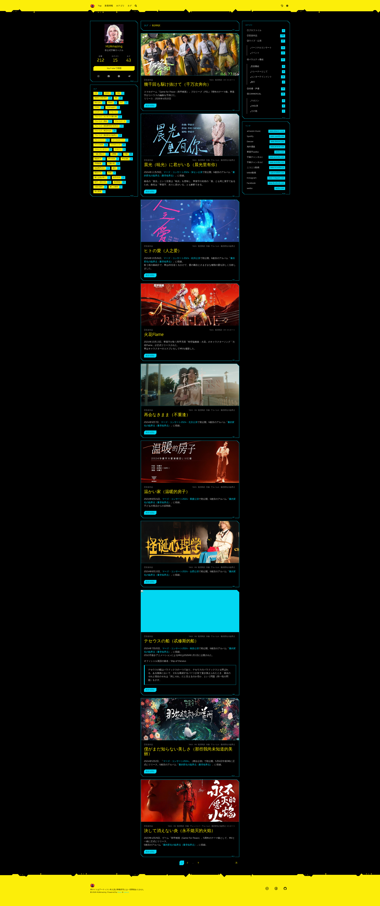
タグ (130, 6)
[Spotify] (119, 76)
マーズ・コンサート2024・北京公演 (179, 422)
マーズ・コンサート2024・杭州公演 (182, 258)
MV (195, 410)
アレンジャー (195, 826)
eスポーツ (231, 80)
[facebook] (109, 76)
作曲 (208, 160)
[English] (287, 6)
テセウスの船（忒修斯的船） (171, 641)
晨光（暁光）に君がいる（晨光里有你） (181, 165)
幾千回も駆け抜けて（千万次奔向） (177, 84)
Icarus (126, 892)
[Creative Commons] (267, 888)
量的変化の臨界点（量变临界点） (195, 765)
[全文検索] (136, 6)
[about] (282, 6)
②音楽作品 (148, 80)
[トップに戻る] (247, 900)
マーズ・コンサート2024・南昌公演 (180, 648)
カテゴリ (120, 6)
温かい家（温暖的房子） (167, 492)
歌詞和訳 (218, 80)
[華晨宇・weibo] (129, 76)
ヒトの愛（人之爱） (163, 251)
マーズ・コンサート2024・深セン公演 (183, 172)
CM (224, 80)
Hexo (120, 892)
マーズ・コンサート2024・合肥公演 (180, 571)
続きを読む (150, 105)
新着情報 (109, 6)
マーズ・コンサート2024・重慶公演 (180, 499)
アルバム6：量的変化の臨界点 (223, 160)
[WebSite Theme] (285, 888)
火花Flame (154, 335)
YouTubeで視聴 (114, 68)
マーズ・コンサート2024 (176, 761)
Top (100, 6)
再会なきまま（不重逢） (167, 415)
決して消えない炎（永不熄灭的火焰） (179, 831)
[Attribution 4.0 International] (276, 888)
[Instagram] (98, 76)
